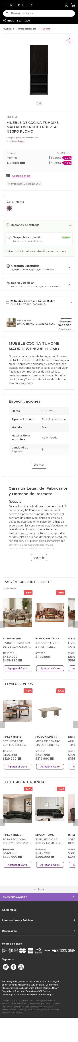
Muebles (7, 28)
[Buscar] (7, 13)
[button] (73, 5)
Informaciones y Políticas (17, 920)
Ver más (39, 465)
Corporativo (9, 909)
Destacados (9, 930)
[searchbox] (43, 13)
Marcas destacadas (26, 28)
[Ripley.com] (21, 5)
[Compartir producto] (68, 40)
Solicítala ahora (21, 175)
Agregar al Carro (17, 668)
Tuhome (45, 28)
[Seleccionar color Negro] (9, 208)
